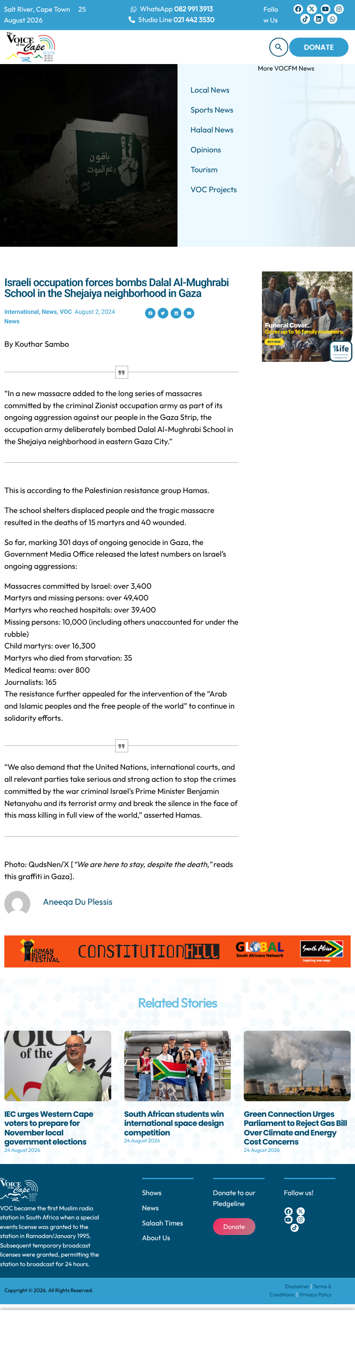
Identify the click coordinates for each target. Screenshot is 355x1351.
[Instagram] (339, 9)
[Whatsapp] (332, 18)
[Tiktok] (305, 18)
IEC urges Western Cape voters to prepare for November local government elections (48, 1128)
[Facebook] (298, 9)
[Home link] (30, 47)
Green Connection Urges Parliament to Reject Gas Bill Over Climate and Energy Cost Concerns (295, 1128)
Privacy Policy (316, 1295)
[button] (150, 313)
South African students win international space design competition (174, 1123)
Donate (319, 47)
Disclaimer (297, 1286)
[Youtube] (325, 9)
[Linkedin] (318, 18)
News (49, 312)
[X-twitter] (311, 9)
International (21, 312)
